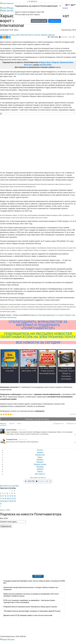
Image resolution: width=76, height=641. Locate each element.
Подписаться (54, 21)
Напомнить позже (39, 21)
